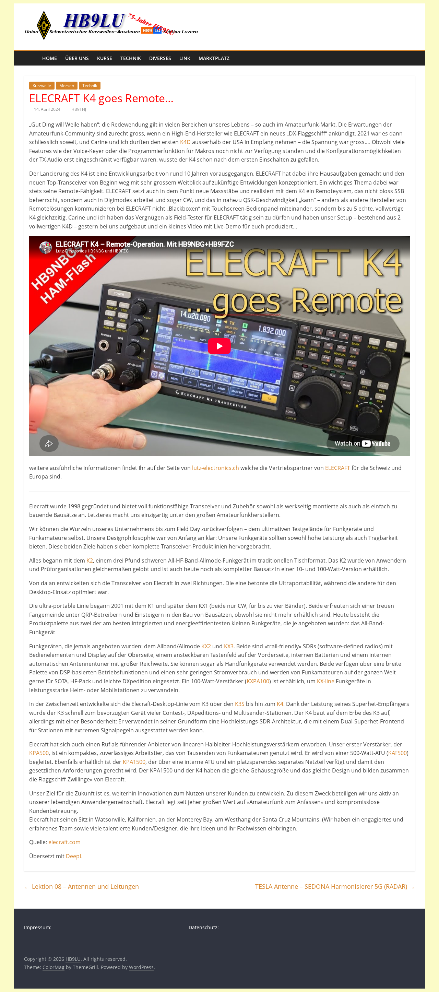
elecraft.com (64, 842)
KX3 (229, 646)
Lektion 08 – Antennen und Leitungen (81, 886)
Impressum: (37, 927)
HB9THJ (78, 109)
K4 (280, 704)
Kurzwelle (42, 85)
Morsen (66, 85)
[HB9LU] (31, 58)
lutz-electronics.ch (215, 468)
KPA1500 (134, 762)
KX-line (325, 681)
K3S (240, 704)
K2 (89, 560)
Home (49, 58)
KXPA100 (258, 681)
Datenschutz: (204, 927)
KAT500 (397, 753)
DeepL (74, 856)
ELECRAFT (337, 468)
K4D (185, 142)
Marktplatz (214, 58)
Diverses (160, 58)
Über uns (77, 58)
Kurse (104, 58)
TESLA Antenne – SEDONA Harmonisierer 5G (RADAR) (335, 886)
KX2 (206, 646)
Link (184, 58)
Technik (130, 58)
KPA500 (39, 753)
